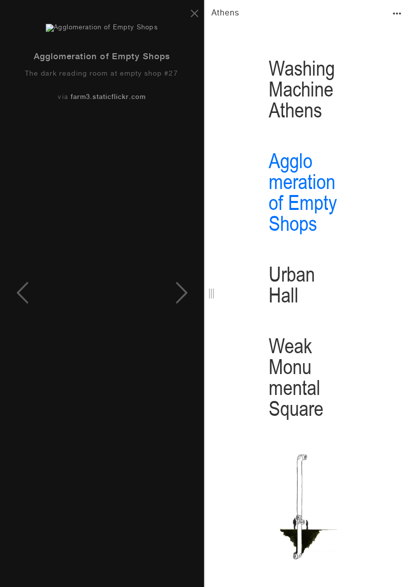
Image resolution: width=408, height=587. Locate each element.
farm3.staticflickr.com (108, 98)
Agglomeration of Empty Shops (102, 57)
